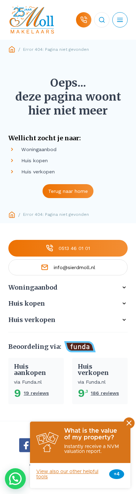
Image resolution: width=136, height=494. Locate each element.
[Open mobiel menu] (120, 20)
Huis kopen (26, 303)
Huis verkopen (31, 320)
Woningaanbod (33, 287)
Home (11, 49)
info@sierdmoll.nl (74, 267)
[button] (15, 478)
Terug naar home (68, 191)
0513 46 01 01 (74, 248)
